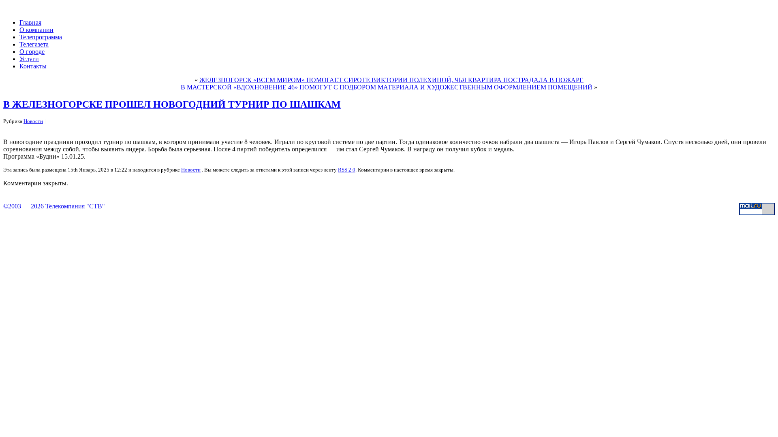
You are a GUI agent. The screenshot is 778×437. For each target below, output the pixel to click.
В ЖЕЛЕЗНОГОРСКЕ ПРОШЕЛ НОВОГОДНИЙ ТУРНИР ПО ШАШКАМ (172, 104)
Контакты (33, 66)
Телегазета (34, 44)
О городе (32, 51)
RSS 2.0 (346, 170)
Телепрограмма (40, 37)
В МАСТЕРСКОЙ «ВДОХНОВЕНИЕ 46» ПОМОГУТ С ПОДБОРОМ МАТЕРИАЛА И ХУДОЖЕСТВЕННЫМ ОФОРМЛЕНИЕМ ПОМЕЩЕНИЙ (386, 87)
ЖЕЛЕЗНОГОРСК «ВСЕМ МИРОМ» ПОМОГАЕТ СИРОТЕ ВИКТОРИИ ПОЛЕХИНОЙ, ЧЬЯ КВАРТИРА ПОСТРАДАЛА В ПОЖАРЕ (391, 79)
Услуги (29, 58)
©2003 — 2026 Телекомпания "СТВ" (54, 206)
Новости (33, 121)
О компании (36, 29)
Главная (30, 22)
